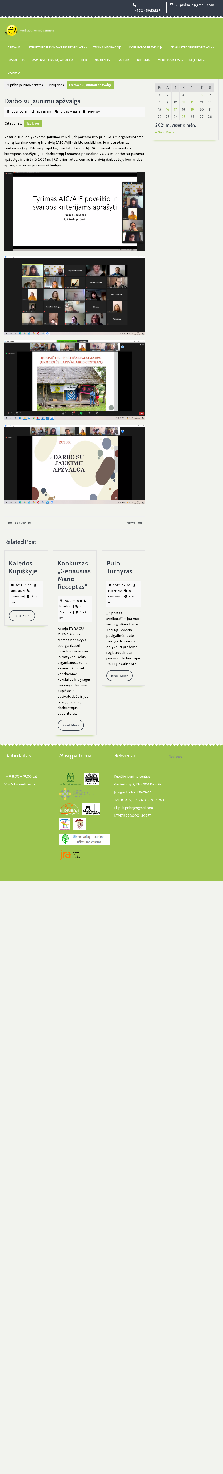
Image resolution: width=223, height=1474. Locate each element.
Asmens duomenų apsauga (52, 60)
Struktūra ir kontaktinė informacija (57, 47)
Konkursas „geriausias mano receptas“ (74, 575)
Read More (24, 615)
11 (183, 102)
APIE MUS (14, 47)
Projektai (195, 60)
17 (175, 109)
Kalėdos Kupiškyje (23, 567)
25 (184, 117)
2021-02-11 (19, 111)
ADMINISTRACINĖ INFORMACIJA (191, 47)
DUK (84, 60)
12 (192, 102)
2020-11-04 (72, 600)
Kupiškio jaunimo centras (25, 85)
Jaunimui (14, 73)
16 (167, 109)
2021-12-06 (23, 585)
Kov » (170, 132)
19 (192, 109)
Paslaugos (16, 60)
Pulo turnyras (119, 567)
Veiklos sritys (169, 60)
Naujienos (102, 60)
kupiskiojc (44, 111)
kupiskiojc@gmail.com (195, 5)
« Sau (159, 132)
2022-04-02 (122, 585)
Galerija (123, 60)
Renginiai (143, 60)
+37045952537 (147, 10)
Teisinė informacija (107, 47)
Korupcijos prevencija (146, 47)
